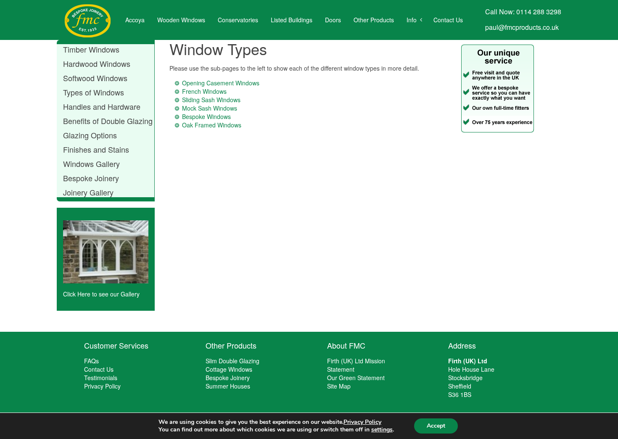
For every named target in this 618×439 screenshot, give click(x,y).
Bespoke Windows (206, 116)
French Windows (204, 91)
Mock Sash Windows (209, 108)
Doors (333, 20)
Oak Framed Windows (211, 125)
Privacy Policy (102, 386)
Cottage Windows (229, 369)
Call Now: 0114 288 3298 (523, 11)
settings (382, 430)
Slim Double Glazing (232, 361)
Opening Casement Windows (220, 83)
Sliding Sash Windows (211, 99)
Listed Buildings (291, 20)
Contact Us (448, 20)
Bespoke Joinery (228, 377)
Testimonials (100, 377)
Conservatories (238, 20)
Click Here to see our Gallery (101, 294)
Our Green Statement (356, 377)
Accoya (135, 20)
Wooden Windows (181, 20)
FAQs (91, 361)
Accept (436, 426)
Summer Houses (228, 386)
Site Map (339, 386)
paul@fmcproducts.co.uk (522, 27)
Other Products (374, 20)
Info (412, 20)
